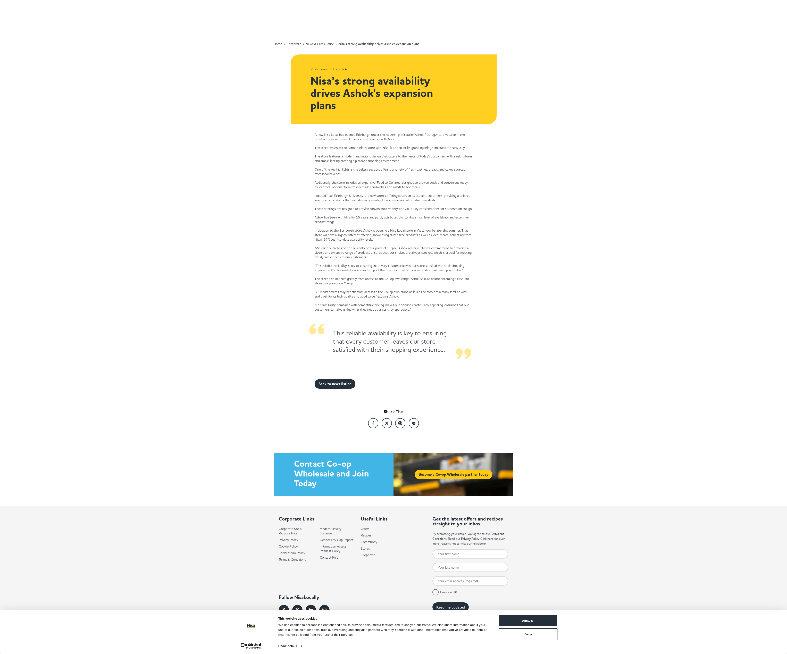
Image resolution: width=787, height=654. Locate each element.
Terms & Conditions (292, 559)
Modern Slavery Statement (330, 531)
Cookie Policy (288, 546)
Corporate (294, 44)
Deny (528, 634)
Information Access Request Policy (333, 548)
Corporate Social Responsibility (290, 531)
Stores (365, 548)
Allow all (528, 620)
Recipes (366, 535)
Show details (287, 646)
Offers (365, 529)
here (490, 539)
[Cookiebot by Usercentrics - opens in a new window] (251, 646)
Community (369, 542)
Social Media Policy (292, 553)
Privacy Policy (288, 540)
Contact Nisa (329, 557)
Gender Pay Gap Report (336, 540)
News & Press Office (320, 44)
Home (278, 44)
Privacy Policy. (470, 539)
